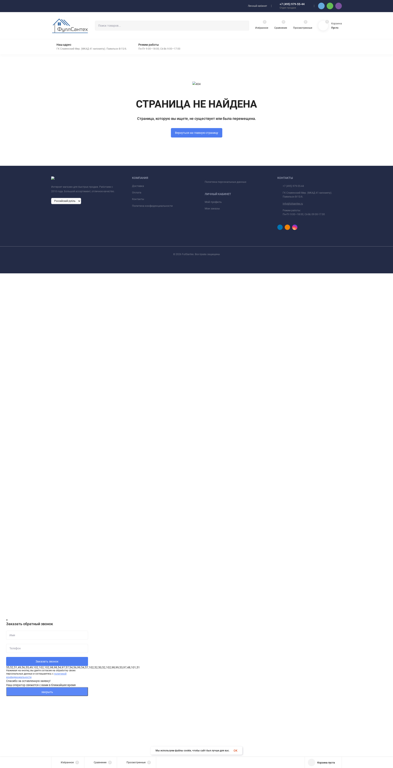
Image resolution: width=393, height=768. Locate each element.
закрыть (47, 692)
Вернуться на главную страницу (196, 132)
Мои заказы (212, 208)
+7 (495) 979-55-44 (292, 4)
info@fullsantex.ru (293, 203)
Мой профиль (213, 201)
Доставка (138, 185)
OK (235, 750)
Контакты (138, 199)
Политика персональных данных (225, 181)
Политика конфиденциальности (152, 205)
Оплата (136, 192)
